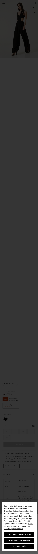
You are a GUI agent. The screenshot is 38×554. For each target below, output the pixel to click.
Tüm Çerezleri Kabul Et (19, 534)
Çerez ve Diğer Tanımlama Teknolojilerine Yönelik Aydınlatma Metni (18, 526)
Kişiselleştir (19, 546)
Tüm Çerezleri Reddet (19, 540)
